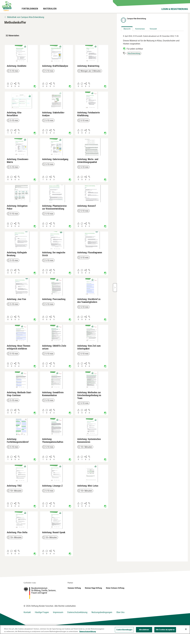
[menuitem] (30, 8)
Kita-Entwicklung (134, 53)
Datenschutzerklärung (77, 612)
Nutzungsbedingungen (102, 612)
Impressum (58, 612)
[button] (21, 67)
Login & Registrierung (174, 9)
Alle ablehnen (144, 629)
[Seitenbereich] (115, 287)
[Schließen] (186, 629)
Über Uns (120, 612)
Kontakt (27, 612)
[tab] (127, 29)
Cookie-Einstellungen (124, 629)
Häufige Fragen (42, 612)
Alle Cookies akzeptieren (165, 629)
